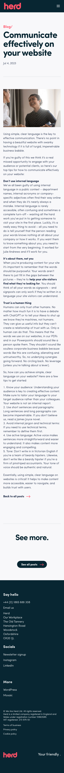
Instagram (9, 660)
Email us (8, 607)
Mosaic (8, 695)
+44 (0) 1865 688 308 (16, 602)
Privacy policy (10, 729)
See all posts (29, 564)
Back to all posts (13, 496)
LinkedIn (8, 665)
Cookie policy (9, 733)
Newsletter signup (14, 654)
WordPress (10, 689)
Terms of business (12, 725)
